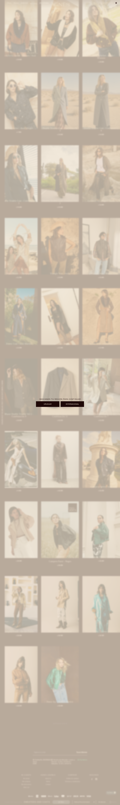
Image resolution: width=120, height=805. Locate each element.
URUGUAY (48, 404)
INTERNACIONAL (72, 404)
